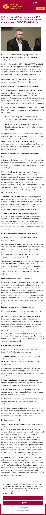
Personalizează (23, 507)
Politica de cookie (23, 510)
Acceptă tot (23, 503)
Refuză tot (23, 498)
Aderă (40, 8)
